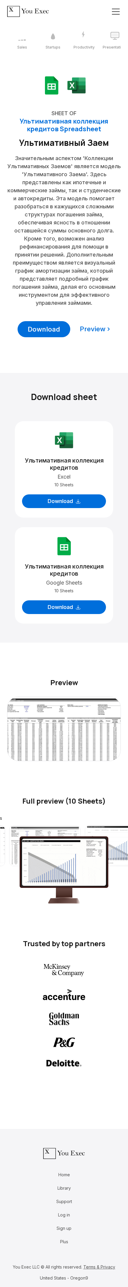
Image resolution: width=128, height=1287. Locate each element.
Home (64, 1174)
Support (64, 1201)
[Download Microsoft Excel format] (76, 85)
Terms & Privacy (99, 1266)
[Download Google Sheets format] (51, 85)
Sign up (64, 1228)
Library (64, 1188)
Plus (64, 1241)
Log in (64, 1214)
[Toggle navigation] (116, 11)
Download (44, 329)
